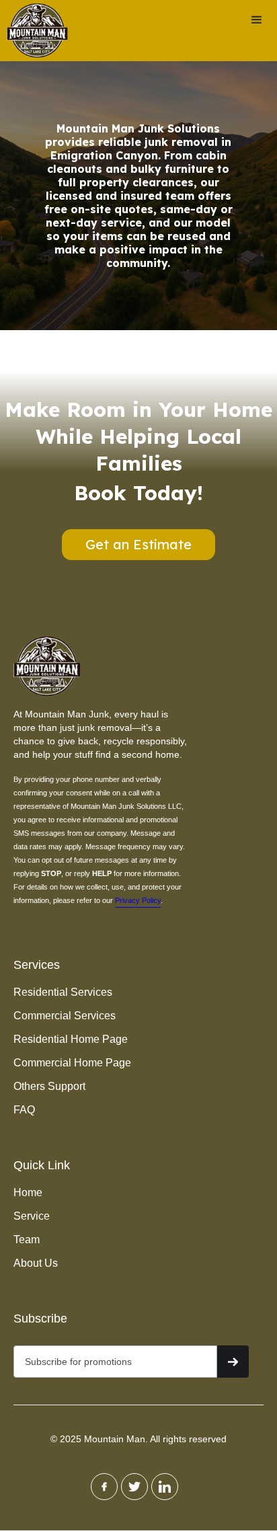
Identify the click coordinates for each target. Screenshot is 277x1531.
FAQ (24, 1109)
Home (27, 1192)
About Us (35, 1263)
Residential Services (62, 992)
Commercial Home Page (72, 1062)
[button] (257, 20)
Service (31, 1216)
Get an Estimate (138, 544)
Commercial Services (64, 1015)
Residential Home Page (70, 1039)
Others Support (49, 1086)
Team (26, 1239)
